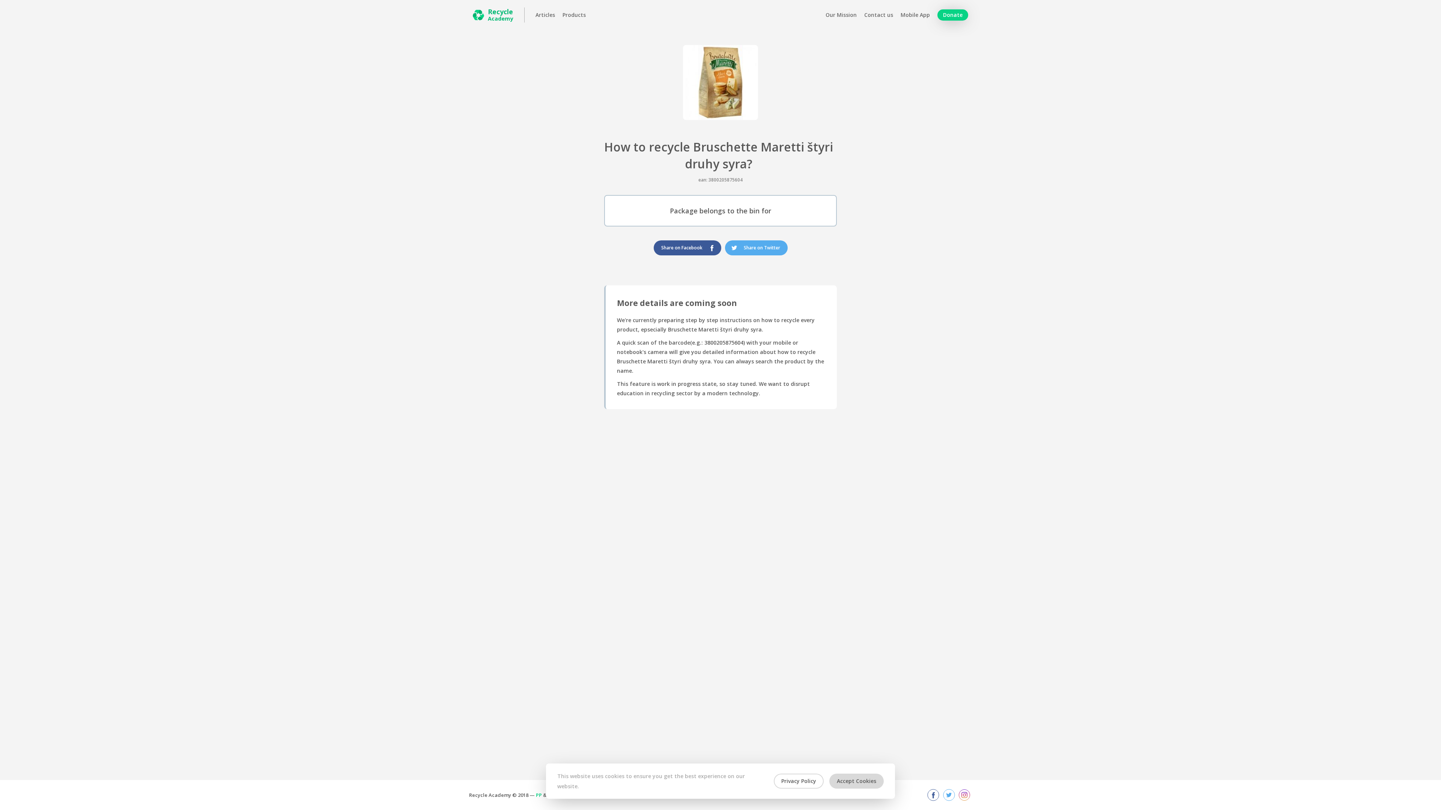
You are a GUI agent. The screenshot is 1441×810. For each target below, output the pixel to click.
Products (574, 15)
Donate (953, 14)
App (915, 15)
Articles (545, 15)
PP (539, 795)
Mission (841, 15)
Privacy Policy (798, 780)
